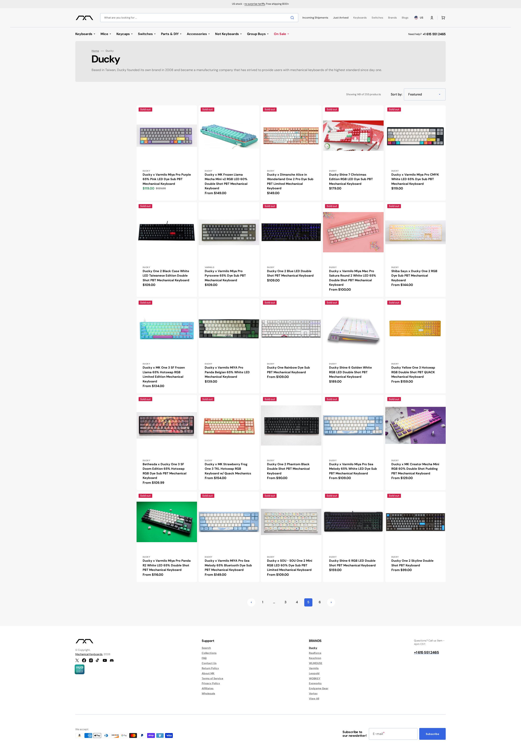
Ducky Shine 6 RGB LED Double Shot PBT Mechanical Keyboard (352, 563)
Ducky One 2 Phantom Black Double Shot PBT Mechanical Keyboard (288, 468)
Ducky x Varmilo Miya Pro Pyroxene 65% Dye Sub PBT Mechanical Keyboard (225, 275)
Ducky (313, 648)
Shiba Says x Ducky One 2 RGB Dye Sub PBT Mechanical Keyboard (414, 275)
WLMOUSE (315, 663)
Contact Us (209, 663)
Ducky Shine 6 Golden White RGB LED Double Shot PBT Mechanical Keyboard (350, 372)
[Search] (293, 17)
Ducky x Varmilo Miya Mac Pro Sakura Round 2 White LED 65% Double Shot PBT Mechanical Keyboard (352, 278)
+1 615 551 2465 (434, 34)
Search (206, 648)
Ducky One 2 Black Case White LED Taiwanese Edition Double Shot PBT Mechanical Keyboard (166, 275)
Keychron (315, 658)
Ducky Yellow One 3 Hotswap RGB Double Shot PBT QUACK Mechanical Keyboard (413, 372)
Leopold (314, 673)
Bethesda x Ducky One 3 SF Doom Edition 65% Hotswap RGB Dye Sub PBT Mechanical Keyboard (164, 471)
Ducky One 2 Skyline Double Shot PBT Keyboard (412, 563)
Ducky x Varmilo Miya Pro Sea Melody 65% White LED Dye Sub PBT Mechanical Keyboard (353, 468)
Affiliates (207, 688)
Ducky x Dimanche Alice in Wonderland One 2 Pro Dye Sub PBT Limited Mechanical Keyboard (290, 181)
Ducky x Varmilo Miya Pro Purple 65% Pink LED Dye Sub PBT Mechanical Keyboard (167, 179)
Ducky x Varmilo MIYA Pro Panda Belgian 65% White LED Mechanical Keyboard (227, 372)
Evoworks (315, 683)
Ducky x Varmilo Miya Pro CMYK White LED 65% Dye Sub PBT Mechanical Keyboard (415, 179)
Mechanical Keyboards (89, 654)
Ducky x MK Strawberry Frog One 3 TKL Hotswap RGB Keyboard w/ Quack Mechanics (228, 468)
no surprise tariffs (254, 3)
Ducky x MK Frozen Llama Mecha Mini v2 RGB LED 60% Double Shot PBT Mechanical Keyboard (226, 181)
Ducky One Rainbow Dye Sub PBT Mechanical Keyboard (288, 370)
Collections (209, 653)
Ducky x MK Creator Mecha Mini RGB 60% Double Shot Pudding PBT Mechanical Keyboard (415, 468)
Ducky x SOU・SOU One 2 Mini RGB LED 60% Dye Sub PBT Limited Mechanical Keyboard (289, 565)
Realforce (315, 653)
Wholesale (208, 693)
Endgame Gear (318, 688)
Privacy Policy (211, 683)
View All (314, 698)
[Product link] (167, 152)
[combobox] (199, 17)
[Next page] (331, 602)
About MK (208, 673)
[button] (431, 17)
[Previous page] (251, 602)
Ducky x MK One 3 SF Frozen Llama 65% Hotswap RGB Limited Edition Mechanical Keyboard (164, 374)
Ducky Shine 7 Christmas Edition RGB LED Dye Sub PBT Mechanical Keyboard (351, 179)
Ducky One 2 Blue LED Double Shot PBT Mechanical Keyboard (290, 273)
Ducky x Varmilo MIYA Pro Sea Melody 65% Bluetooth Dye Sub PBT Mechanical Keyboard (228, 565)
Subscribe (432, 734)
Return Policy (210, 668)
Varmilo (314, 668)
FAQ (204, 658)
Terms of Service (212, 678)
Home (95, 51)
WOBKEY (314, 678)
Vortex (313, 693)
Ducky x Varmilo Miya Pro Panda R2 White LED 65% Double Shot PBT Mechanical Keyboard (167, 565)
